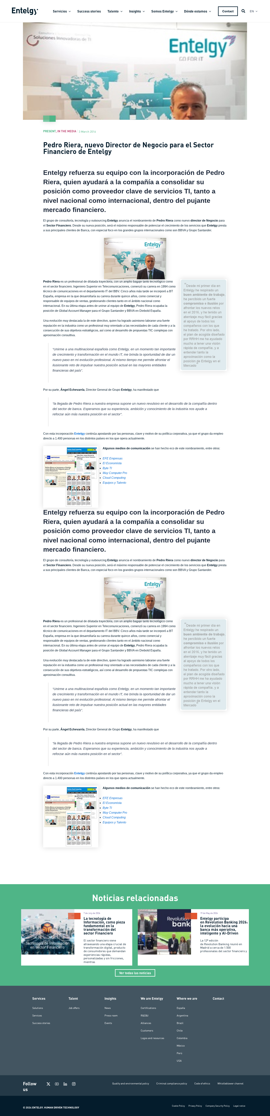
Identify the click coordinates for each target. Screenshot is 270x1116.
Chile (180, 1030)
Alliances (146, 1023)
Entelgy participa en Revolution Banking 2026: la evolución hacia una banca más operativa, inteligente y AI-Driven (224, 925)
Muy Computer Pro (115, 473)
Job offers (74, 1008)
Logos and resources (152, 1038)
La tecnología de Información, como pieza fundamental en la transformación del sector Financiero (104, 925)
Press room (111, 1015)
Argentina (182, 1015)
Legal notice (239, 1105)
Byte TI (107, 468)
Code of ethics (202, 1083)
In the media (66, 131)
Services (37, 1015)
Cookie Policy (178, 1105)
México (181, 1045)
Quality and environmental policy (130, 1083)
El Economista (112, 463)
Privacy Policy (195, 1105)
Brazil (180, 1023)
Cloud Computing (114, 477)
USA (179, 1060)
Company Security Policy (218, 1105)
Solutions (37, 1008)
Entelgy (79, 433)
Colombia (182, 1038)
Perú (179, 1053)
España (181, 1008)
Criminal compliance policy (171, 1083)
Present (49, 131)
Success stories (41, 1023)
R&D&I (144, 1015)
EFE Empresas (113, 458)
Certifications (148, 1008)
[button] (69, 11)
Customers (147, 1030)
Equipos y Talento (114, 482)
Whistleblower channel (230, 1083)
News (108, 1008)
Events (108, 1023)
